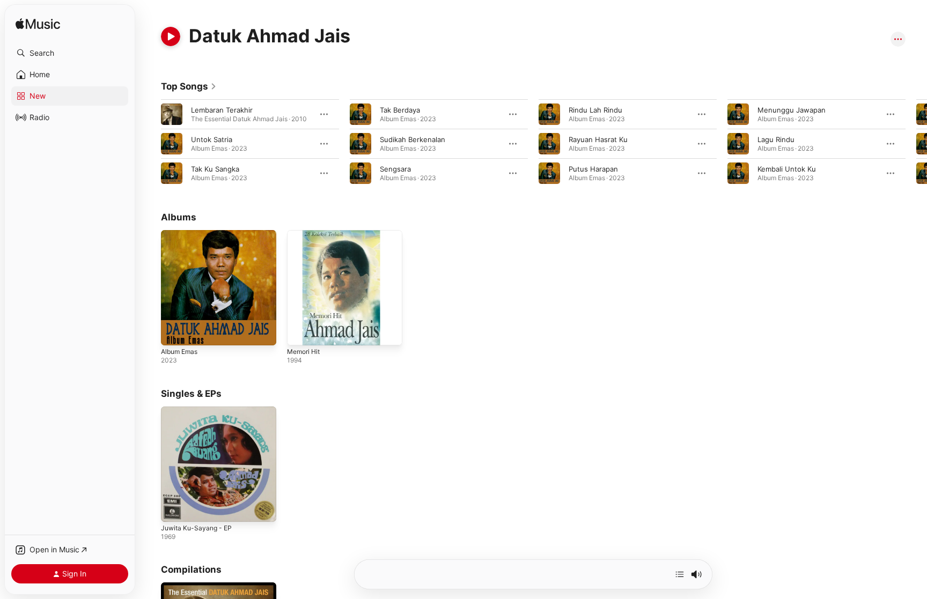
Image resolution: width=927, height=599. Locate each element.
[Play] (170, 36)
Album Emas (181, 234)
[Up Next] (679, 574)
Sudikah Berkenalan (412, 139)
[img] (38, 24)
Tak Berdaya (400, 110)
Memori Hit (305, 234)
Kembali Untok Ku (786, 169)
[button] (70, 53)
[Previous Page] (150, 144)
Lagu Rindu (775, 139)
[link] (189, 86)
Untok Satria (211, 139)
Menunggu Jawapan (791, 110)
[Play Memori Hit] (300, 332)
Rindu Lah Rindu (595, 110)
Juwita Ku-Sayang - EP (199, 410)
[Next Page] (916, 144)
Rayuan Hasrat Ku (598, 139)
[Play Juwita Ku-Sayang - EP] (174, 508)
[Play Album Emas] (174, 332)
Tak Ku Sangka (215, 169)
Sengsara (395, 169)
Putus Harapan (593, 169)
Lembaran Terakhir (222, 110)
